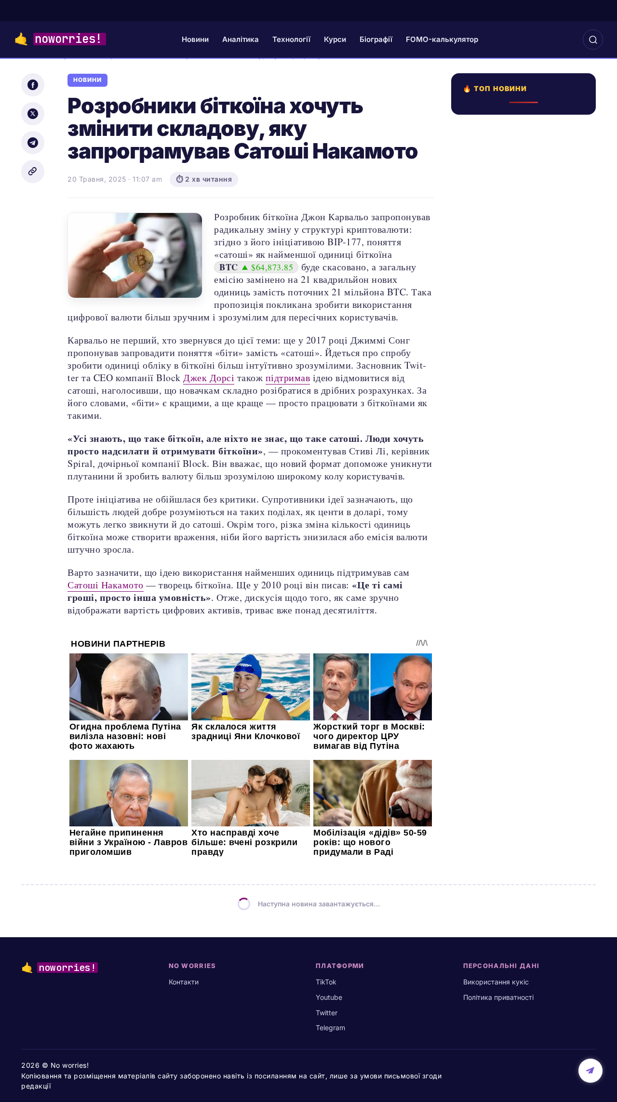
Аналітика (240, 39)
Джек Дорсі (208, 377)
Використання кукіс (496, 982)
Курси (335, 39)
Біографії (376, 39)
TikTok (326, 982)
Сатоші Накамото (105, 584)
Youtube (329, 997)
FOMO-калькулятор (442, 39)
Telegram (330, 1027)
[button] (593, 39)
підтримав (288, 377)
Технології (291, 39)
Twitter (326, 1013)
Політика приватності (498, 997)
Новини (195, 39)
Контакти (184, 982)
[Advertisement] (526, 466)
